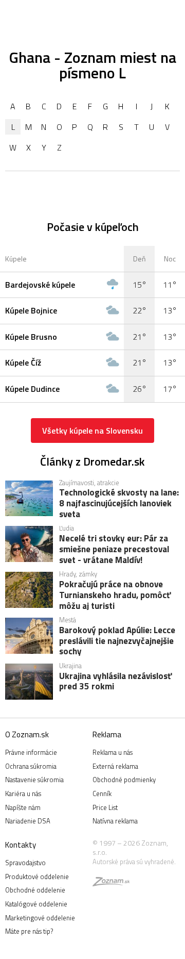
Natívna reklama (115, 821)
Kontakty (20, 845)
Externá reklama (115, 766)
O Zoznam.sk (27, 734)
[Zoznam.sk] (111, 883)
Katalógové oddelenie (36, 904)
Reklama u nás (112, 752)
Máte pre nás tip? (29, 931)
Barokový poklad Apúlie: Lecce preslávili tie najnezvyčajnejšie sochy (117, 640)
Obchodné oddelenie (35, 890)
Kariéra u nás (23, 793)
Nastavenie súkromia (34, 779)
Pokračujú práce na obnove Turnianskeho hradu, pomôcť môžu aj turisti (115, 594)
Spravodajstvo (25, 862)
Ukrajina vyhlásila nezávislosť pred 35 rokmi (115, 682)
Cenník (102, 793)
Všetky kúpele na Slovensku (92, 430)
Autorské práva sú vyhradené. (134, 861)
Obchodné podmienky (124, 779)
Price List (105, 807)
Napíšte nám (23, 807)
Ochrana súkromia (31, 766)
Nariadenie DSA (27, 821)
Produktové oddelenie (37, 876)
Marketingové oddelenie (40, 918)
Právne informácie (31, 752)
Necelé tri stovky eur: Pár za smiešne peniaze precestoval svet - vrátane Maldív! (114, 548)
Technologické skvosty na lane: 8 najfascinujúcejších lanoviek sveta (119, 502)
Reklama (106, 734)
